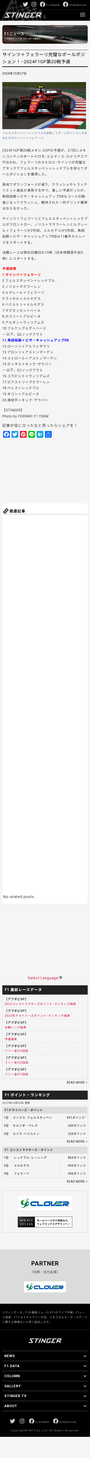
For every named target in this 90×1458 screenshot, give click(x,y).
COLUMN (12, 1376)
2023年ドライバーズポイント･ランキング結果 (37, 1015)
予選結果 (11, 1039)
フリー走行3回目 (16, 1051)
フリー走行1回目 (16, 1074)
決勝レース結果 (15, 1027)
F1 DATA (12, 1366)
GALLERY (12, 1386)
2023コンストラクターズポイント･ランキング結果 (40, 1004)
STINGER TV (15, 1396)
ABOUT (10, 1406)
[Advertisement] (43, 470)
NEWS (9, 1356)
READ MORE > (77, 1082)
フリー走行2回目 (16, 1062)
